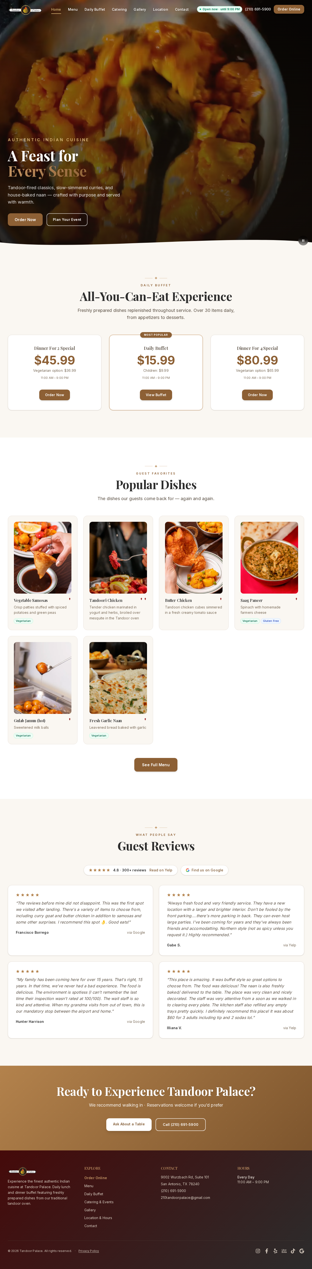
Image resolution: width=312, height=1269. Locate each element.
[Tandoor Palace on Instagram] (257, 1251)
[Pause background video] (303, 240)
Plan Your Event (67, 219)
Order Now (25, 219)
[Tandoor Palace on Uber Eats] (284, 1251)
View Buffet (156, 395)
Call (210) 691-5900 (180, 1124)
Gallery (140, 9)
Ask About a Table (129, 1124)
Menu (73, 9)
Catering (119, 9)
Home (56, 9)
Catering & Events (99, 1202)
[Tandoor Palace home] (25, 9)
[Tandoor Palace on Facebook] (266, 1251)
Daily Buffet (95, 9)
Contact (182, 9)
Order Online (289, 9)
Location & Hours (98, 1218)
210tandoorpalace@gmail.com (185, 1197)
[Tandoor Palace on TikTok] (293, 1251)
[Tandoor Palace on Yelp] (275, 1251)
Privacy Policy (88, 1251)
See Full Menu (156, 764)
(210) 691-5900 (258, 9)
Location (160, 9)
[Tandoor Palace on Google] (301, 1251)
